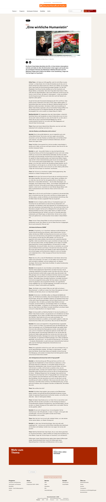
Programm (22, 11)
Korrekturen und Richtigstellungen (88, 490)
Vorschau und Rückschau (15, 482)
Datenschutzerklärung (43, 498)
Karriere (82, 486)
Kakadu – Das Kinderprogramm (16, 488)
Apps (46, 484)
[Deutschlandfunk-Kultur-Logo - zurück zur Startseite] (53, 5)
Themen (14, 11)
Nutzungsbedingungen (55, 498)
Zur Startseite (32, 471)
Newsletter (47, 486)
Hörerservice (65, 482)
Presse (81, 484)
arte (57, 499)
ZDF (47, 499)
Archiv (48, 11)
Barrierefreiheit (83, 492)
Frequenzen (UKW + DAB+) (33, 484)
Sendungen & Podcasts (32, 11)
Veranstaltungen (48, 490)
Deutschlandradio (84, 482)
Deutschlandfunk (47, 2)
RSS (45, 488)
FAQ (45, 482)
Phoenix (52, 499)
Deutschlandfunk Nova (57, 2)
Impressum (65, 498)
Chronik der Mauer (64, 499)
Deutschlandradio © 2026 (53, 496)
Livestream (29, 482)
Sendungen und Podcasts (15, 484)
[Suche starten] (81, 11)
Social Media (65, 484)
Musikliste (42, 11)
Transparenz (83, 488)
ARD (43, 499)
